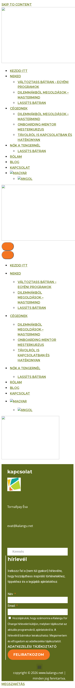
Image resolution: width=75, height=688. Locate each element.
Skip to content (17, 4)
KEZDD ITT (19, 71)
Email (12, 606)
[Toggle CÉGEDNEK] (64, 316)
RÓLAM (16, 157)
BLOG (14, 162)
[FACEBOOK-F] (8, 537)
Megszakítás (13, 684)
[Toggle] (64, 401)
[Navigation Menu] (8, 246)
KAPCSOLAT (20, 167)
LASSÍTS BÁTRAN (32, 103)
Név (11, 594)
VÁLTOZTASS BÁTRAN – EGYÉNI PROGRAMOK (43, 84)
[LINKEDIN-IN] (14, 537)
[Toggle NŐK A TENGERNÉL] (64, 368)
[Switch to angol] (25, 178)
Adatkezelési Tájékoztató (32, 646)
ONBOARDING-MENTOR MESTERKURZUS (37, 127)
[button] (39, 667)
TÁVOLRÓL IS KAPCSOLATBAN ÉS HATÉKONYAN (45, 137)
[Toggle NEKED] (64, 273)
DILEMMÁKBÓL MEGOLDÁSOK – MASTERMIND (43, 95)
